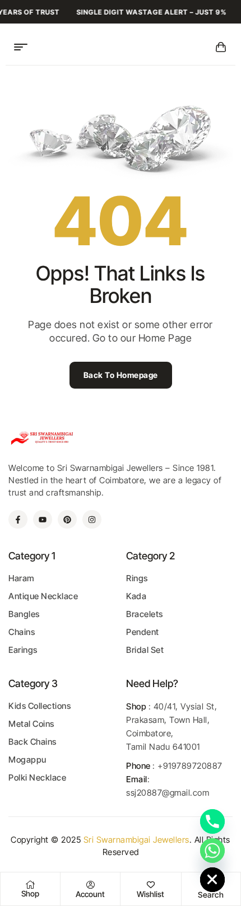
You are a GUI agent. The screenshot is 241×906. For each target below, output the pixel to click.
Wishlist (150, 894)
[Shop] (30, 884)
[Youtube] (42, 519)
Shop (30, 893)
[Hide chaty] (212, 879)
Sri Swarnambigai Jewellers (136, 839)
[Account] (90, 885)
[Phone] (212, 821)
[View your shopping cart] (221, 47)
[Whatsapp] (212, 850)
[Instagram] (91, 519)
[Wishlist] (151, 885)
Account (90, 894)
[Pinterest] (67, 519)
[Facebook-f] (17, 519)
